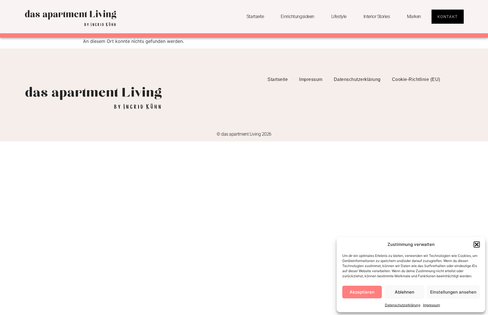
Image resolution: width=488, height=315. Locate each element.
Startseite (255, 16)
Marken (414, 16)
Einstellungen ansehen (453, 292)
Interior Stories (376, 16)
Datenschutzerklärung (402, 305)
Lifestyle (339, 16)
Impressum (431, 305)
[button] (477, 244)
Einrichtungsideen (297, 16)
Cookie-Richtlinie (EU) (416, 79)
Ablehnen (404, 292)
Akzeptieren (362, 292)
